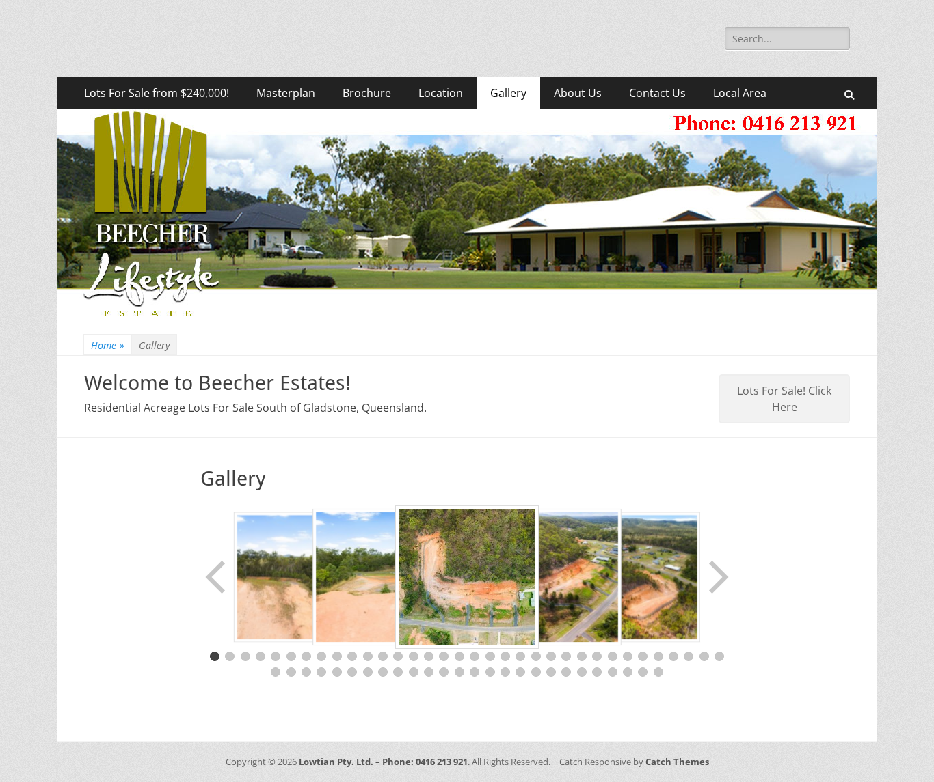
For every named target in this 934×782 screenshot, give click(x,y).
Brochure (367, 92)
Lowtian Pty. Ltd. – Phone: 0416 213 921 (383, 761)
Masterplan (285, 92)
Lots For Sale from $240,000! (156, 92)
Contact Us (657, 92)
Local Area (739, 92)
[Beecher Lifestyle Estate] (467, 316)
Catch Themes (677, 761)
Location (440, 92)
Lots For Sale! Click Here (784, 399)
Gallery (508, 92)
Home (107, 345)
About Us (578, 92)
